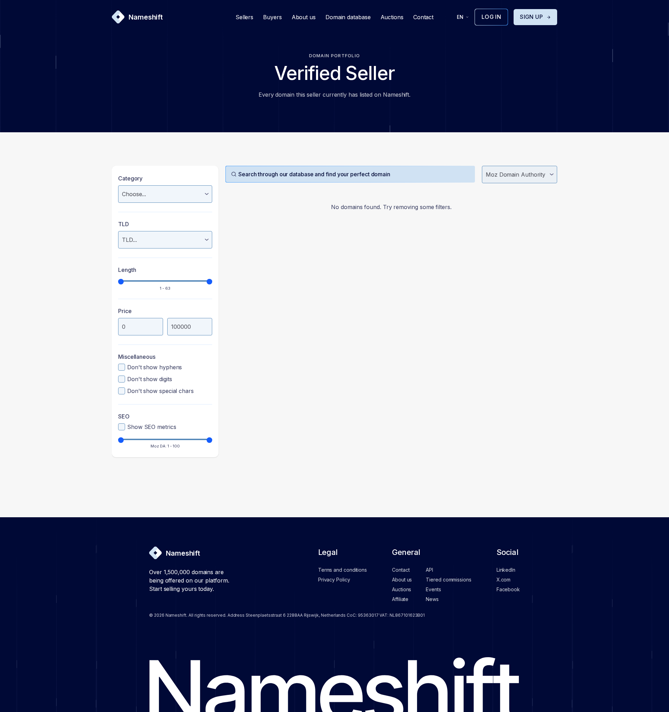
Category (130, 178)
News (432, 599)
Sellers (244, 17)
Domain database (348, 17)
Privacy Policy (334, 580)
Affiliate (400, 599)
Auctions (391, 17)
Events (433, 589)
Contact (423, 17)
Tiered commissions (448, 580)
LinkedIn (506, 570)
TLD (123, 224)
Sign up (531, 16)
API (429, 570)
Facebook (508, 589)
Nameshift (146, 17)
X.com (504, 580)
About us (304, 17)
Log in (491, 16)
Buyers (272, 17)
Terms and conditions (342, 570)
